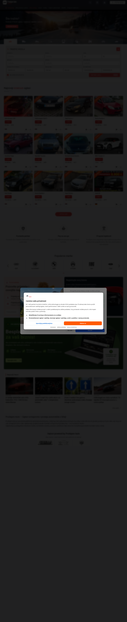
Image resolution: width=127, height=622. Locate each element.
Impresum (53, 327)
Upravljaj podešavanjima (44, 323)
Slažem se (83, 323)
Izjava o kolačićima (72, 327)
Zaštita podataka (61, 327)
